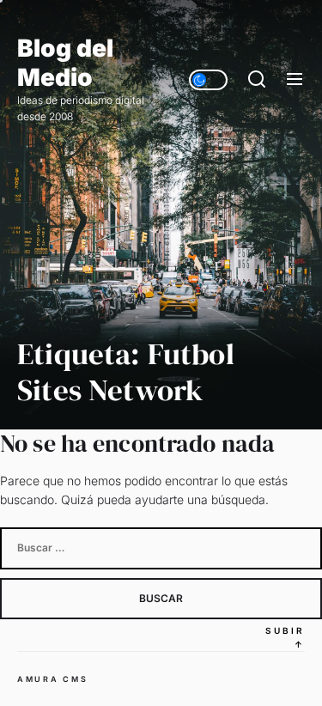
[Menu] (294, 80)
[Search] (256, 80)
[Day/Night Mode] (208, 80)
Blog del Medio (65, 63)
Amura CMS (52, 679)
